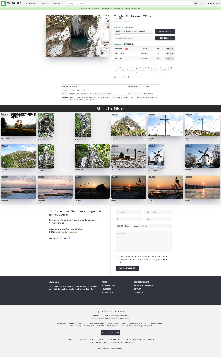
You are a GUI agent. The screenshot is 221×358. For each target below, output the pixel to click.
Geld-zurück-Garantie (143, 285)
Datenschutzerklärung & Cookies (92, 340)
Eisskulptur (96, 97)
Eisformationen (88, 97)
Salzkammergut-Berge (142, 97)
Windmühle (152, 170)
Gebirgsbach (153, 97)
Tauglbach (131, 97)
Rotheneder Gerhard (123, 21)
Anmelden (213, 3)
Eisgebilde (80, 97)
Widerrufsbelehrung (116, 340)
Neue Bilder (106, 289)
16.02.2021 (147, 86)
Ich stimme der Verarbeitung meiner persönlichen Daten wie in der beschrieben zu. (144, 259)
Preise (44, 3)
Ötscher (114, 138)
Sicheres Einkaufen (135, 77)
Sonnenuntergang (8, 138)
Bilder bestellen (108, 285)
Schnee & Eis (97, 94)
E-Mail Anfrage (158, 72)
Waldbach (92, 99)
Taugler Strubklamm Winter (133, 16)
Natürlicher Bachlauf (83, 99)
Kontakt (56, 3)
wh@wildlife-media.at (66, 232)
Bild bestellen (165, 31)
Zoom (104, 17)
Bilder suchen (107, 292)
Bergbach (73, 99)
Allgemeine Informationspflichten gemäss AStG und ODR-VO (111, 343)
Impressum (72, 340)
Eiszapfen (73, 97)
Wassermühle (43, 139)
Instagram (138, 292)
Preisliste (160, 70)
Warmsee (4, 201)
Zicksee (188, 201)
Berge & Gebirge (75, 94)
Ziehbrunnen (116, 169)
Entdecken (30, 3)
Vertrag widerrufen (110, 333)
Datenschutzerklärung (146, 259)
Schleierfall (42, 170)
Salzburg (150, 94)
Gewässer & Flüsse (86, 94)
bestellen (170, 49)
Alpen (145, 94)
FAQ (125, 77)
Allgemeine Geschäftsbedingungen (140, 340)
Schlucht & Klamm (107, 94)
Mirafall (77, 139)
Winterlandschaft (105, 97)
